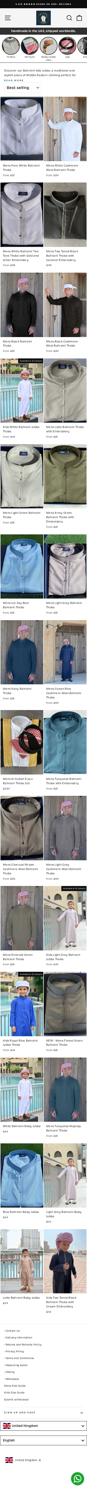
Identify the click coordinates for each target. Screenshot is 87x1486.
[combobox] (43, 1426)
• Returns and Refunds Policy (22, 1344)
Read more (14, 80)
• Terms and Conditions (19, 1358)
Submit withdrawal (16, 1399)
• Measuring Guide (15, 1365)
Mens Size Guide (15, 1385)
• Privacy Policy (14, 1351)
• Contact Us (12, 1330)
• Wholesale (11, 1379)
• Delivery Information (18, 1337)
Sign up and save (20, 1412)
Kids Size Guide (14, 1392)
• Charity (9, 1372)
